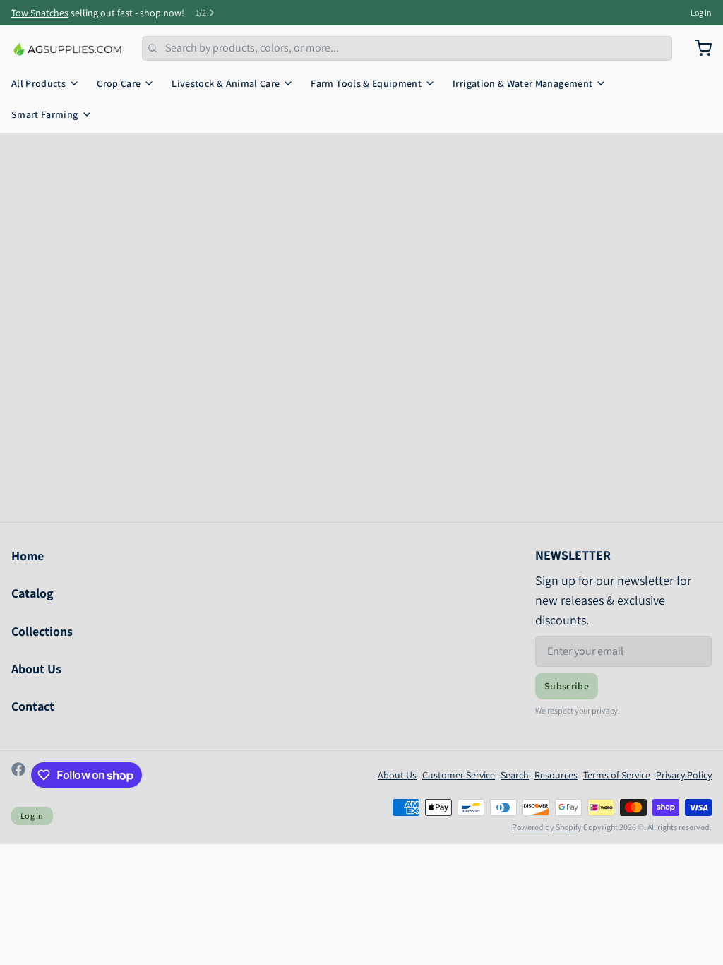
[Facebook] (18, 775)
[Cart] (697, 48)
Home (27, 555)
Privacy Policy (684, 775)
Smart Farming (44, 114)
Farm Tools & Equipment (366, 83)
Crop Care (119, 83)
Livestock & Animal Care (226, 83)
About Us (36, 669)
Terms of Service (616, 775)
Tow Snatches (39, 12)
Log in (701, 12)
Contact (32, 706)
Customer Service (458, 775)
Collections (42, 631)
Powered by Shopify (547, 827)
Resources (556, 775)
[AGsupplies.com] (68, 48)
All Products (38, 83)
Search (515, 775)
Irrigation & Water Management (522, 83)
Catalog (32, 593)
